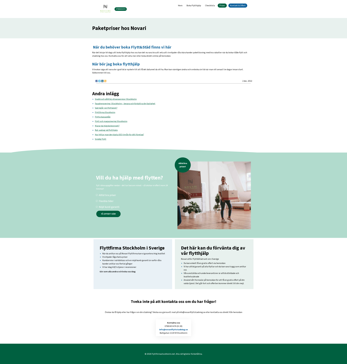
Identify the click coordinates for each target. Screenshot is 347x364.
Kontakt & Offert (238, 5)
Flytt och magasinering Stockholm (111, 121)
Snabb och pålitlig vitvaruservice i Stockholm (116, 99)
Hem (180, 5)
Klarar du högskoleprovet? (107, 125)
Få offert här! (108, 213)
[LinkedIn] (102, 81)
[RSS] (105, 81)
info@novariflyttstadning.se (173, 329)
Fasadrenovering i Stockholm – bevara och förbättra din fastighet (125, 103)
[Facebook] (97, 81)
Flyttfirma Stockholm (105, 112)
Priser (222, 5)
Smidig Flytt (100, 139)
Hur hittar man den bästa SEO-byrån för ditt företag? (119, 134)
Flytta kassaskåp (102, 116)
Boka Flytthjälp (194, 5)
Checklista (210, 5)
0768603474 (120, 9)
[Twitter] (99, 81)
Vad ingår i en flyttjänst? (106, 107)
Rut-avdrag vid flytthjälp (106, 130)
